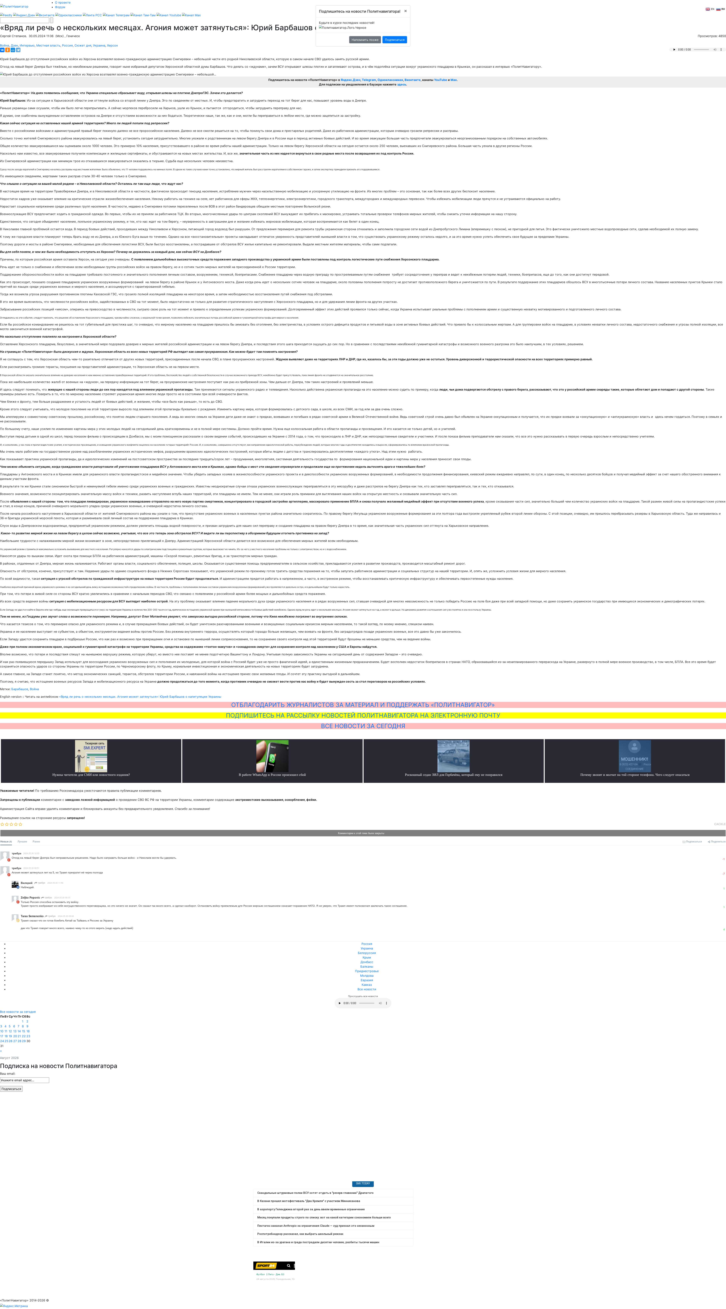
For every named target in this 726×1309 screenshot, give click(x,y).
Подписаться (395, 40)
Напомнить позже (365, 40)
